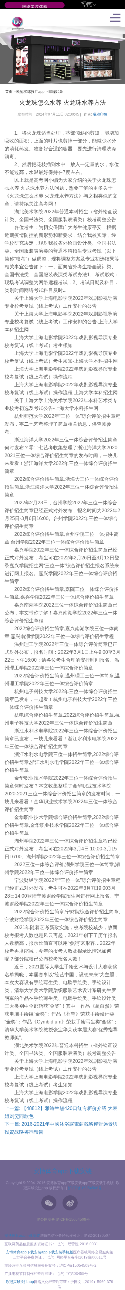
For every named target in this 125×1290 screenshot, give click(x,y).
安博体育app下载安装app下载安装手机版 (39, 1252)
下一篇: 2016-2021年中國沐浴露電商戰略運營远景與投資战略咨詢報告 (61, 1127)
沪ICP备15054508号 (85, 1188)
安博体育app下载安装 (62, 1171)
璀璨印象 (56, 92)
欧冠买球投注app (30, 92)
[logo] (15, 23)
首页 (8, 92)
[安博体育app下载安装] (34, 7)
